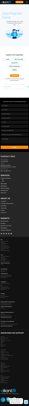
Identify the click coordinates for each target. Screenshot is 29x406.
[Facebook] (6, 233)
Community (4, 208)
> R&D (2, 179)
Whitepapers (4, 228)
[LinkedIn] (1, 233)
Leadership (3, 205)
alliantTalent (4, 183)
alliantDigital (4, 186)
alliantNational (4, 190)
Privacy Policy (15, 393)
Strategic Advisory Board (7, 203)
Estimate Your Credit (6, 225)
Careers (3, 210)
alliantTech (3, 192)
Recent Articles (4, 221)
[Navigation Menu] (27, 2)
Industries (3, 223)
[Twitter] (4, 233)
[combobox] (14, 86)
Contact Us (19, 2)
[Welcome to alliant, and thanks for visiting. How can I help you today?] (26, 402)
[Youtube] (11, 233)
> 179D (2, 181)
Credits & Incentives (6, 178)
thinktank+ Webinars (6, 230)
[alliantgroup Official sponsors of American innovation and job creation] (6, 2)
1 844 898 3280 (4, 161)
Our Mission (3, 201)
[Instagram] (9, 233)
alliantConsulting (5, 188)
